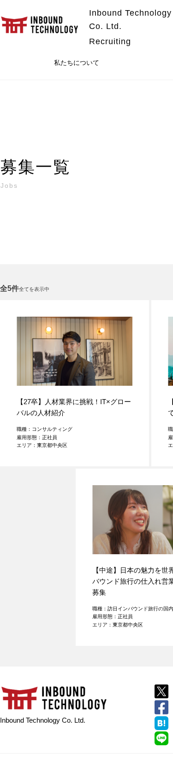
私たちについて (76, 62)
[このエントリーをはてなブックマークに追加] (161, 723)
